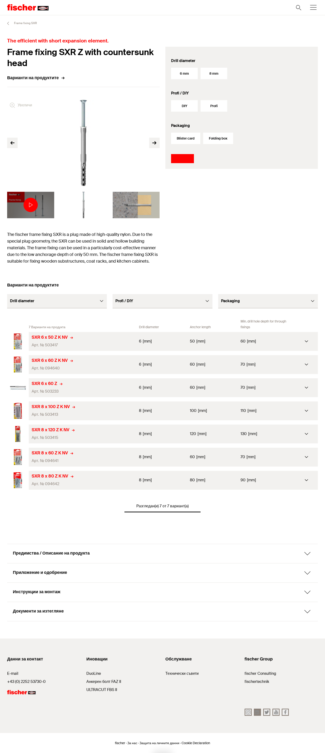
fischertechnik (257, 681)
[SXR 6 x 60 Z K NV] (18, 365)
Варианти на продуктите (33, 78)
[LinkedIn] (257, 712)
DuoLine (93, 673)
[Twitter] (266, 712)
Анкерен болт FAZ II (103, 681)
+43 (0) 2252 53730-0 (26, 681)
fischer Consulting (260, 673)
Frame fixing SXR (25, 23)
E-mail (12, 673)
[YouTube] (276, 712)
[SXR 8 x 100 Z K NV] (18, 411)
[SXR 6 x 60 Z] (18, 388)
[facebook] (285, 712)
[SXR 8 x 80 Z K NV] (18, 480)
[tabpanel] (30, 205)
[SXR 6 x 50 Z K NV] (18, 341)
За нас (132, 743)
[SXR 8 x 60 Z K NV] (18, 457)
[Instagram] (248, 712)
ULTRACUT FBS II (101, 689)
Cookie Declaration (196, 743)
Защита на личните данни (159, 743)
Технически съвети (182, 673)
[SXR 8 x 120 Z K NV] (18, 434)
